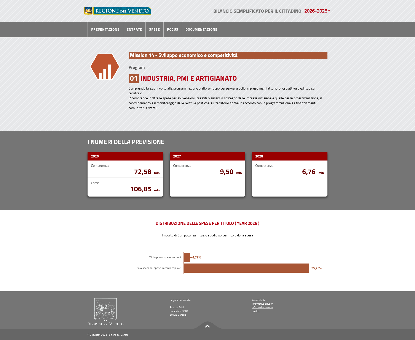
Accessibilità (258, 300)
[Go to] (117, 11)
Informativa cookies (262, 307)
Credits (256, 311)
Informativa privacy (262, 303)
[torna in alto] (207, 325)
